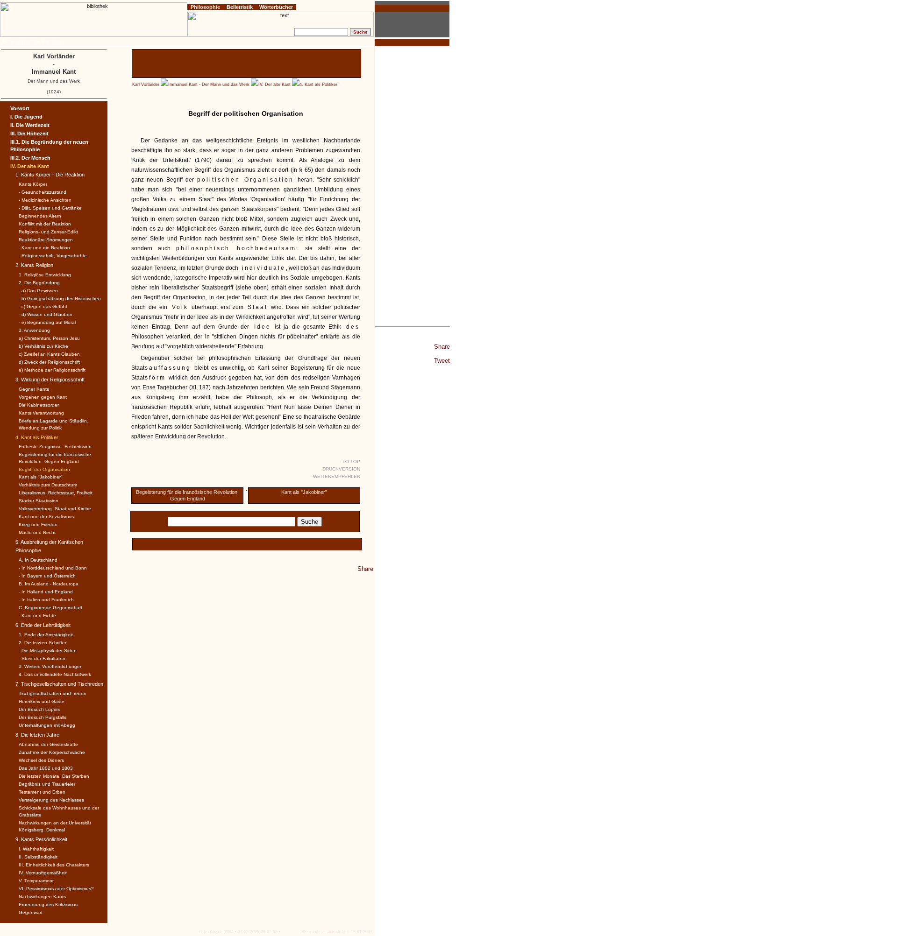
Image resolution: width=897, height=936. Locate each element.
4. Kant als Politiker (318, 84)
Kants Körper (33, 184)
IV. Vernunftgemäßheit (43, 872)
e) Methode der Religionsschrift (52, 370)
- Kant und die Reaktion (44, 247)
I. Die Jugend (26, 117)
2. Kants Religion (34, 265)
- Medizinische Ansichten (45, 200)
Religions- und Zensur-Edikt (48, 231)
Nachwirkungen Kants (42, 896)
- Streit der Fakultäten (42, 658)
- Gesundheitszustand (42, 192)
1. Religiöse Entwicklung (45, 274)
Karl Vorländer (145, 84)
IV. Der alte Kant (274, 84)
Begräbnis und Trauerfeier (47, 784)
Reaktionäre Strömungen (46, 239)
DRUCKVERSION (341, 469)
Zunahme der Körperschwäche (52, 752)
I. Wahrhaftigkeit (36, 849)
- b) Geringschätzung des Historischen (60, 298)
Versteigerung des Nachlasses (51, 799)
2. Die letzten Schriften (43, 642)
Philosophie (205, 7)
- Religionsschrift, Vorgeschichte (53, 255)
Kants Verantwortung (41, 412)
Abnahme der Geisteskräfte (48, 744)
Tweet (442, 360)
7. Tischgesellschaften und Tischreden (59, 684)
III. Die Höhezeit (29, 133)
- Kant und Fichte (37, 615)
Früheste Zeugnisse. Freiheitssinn (55, 446)
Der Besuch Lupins (39, 709)
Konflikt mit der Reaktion (45, 223)
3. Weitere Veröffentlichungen (51, 666)
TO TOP (351, 461)
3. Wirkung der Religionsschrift (50, 379)
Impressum (28, 41)
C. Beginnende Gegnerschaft (50, 607)
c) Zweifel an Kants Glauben (49, 354)
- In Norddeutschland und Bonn (53, 567)
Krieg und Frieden (38, 524)
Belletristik (240, 7)
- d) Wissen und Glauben (45, 314)
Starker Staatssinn (38, 500)
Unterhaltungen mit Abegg (47, 725)
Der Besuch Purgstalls (42, 717)
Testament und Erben (42, 792)
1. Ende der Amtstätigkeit (46, 634)
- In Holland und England (46, 591)
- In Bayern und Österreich (47, 575)
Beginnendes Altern (40, 215)
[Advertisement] (412, 186)
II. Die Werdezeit (30, 125)
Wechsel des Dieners (41, 760)
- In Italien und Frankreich (46, 599)
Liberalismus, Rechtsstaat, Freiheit (56, 492)
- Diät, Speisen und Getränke (50, 208)
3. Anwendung (34, 330)
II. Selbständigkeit (38, 856)
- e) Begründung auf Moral (47, 322)
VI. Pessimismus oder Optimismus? (56, 888)
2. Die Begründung (39, 282)
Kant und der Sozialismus (46, 516)
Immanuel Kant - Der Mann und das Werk (208, 84)
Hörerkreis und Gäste (41, 701)
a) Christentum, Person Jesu (49, 338)
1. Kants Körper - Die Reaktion (50, 174)
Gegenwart (31, 912)
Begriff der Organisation (44, 469)
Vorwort (19, 108)
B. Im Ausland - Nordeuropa (48, 583)
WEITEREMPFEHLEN (336, 476)
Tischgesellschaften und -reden (52, 693)
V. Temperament (36, 880)
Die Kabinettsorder (39, 405)
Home (8, 41)
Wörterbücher (276, 7)
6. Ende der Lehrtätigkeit (43, 625)
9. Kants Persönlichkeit (41, 839)
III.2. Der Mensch (30, 158)
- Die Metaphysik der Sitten (48, 650)
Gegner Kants (34, 389)
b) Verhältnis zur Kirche (43, 346)
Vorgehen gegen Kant (43, 397)
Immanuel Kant (54, 71)
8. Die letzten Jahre (37, 735)
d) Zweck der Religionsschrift (49, 362)
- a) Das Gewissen (38, 290)
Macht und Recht (37, 532)
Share (442, 346)
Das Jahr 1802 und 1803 (46, 768)
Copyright (51, 41)
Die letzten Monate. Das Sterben (54, 776)
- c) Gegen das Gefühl (43, 306)
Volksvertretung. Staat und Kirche (55, 508)
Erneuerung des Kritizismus (48, 904)
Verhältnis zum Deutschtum (48, 484)
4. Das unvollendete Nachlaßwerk (55, 674)
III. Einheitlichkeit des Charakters (54, 864)
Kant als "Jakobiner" (304, 492)
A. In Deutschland (38, 560)
